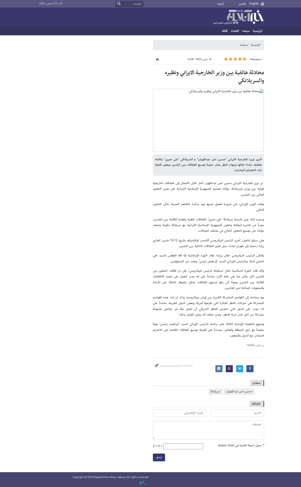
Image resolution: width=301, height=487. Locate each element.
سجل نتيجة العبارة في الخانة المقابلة (241, 445)
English (254, 4)
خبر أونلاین (238, 17)
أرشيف (220, 4)
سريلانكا (215, 391)
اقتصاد (235, 31)
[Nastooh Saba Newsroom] (141, 483)
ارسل (159, 457)
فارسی (242, 4)
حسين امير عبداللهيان (239, 391)
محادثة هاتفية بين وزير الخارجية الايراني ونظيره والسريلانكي (214, 77)
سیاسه (246, 31)
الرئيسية (257, 31)
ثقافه (225, 31)
